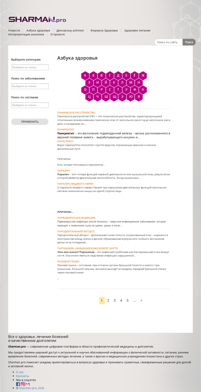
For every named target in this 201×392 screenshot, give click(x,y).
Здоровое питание (137, 30)
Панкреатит (65, 129)
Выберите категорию (26, 59)
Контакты (22, 376)
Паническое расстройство (76, 112)
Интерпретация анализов (26, 34)
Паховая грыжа (68, 261)
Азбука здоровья (38, 30)
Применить (29, 122)
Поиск (189, 42)
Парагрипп (65, 141)
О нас (20, 372)
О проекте (57, 34)
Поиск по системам (24, 97)
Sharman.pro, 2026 (31, 388)
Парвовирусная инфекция (76, 218)
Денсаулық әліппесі (70, 30)
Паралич (63, 170)
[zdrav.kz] (37, 19)
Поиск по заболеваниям (28, 78)
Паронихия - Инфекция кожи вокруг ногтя (87, 248)
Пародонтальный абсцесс (76, 231)
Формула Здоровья (104, 30)
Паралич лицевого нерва (75, 183)
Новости (14, 30)
